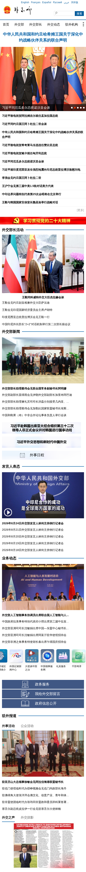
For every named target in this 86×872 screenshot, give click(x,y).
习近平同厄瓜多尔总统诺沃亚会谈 (23, 161)
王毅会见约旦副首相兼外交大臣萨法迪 (26, 302)
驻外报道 (9, 716)
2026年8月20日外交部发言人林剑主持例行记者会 (33, 536)
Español (46, 2)
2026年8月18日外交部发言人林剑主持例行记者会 (33, 550)
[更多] (80, 210)
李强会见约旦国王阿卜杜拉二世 (21, 177)
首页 (6, 24)
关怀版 (74, 2)
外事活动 (8, 726)
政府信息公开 (46, 703)
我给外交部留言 (47, 694)
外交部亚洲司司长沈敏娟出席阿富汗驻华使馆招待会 (34, 635)
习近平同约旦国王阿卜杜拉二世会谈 (24, 123)
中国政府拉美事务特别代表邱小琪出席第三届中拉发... (35, 621)
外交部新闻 (11, 332)
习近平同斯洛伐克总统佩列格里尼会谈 (29, 107)
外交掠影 (27, 817)
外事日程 (37, 455)
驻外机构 (71, 24)
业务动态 (9, 558)
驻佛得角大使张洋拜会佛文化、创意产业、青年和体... (35, 795)
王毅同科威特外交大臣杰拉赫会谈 (43, 297)
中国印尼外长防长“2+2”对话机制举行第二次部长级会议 (36, 324)
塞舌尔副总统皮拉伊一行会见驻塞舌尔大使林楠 (31, 808)
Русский (57, 2)
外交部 (19, 24)
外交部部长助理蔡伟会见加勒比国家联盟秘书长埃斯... (35, 408)
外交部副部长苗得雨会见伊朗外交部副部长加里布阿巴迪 (37, 394)
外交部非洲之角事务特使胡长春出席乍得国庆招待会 (34, 641)
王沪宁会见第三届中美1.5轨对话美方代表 (28, 186)
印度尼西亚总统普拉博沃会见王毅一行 (26, 317)
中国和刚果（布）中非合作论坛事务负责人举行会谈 (34, 415)
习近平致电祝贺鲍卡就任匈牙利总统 (24, 153)
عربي (66, 2)
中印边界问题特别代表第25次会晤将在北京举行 (31, 194)
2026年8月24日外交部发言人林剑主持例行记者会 (33, 523)
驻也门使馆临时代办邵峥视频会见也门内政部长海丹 (34, 788)
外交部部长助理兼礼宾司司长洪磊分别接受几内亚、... (35, 401)
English (25, 2)
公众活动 (27, 726)
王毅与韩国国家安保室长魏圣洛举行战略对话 (30, 202)
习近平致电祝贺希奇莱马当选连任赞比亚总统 (30, 145)
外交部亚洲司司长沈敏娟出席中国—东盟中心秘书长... (35, 628)
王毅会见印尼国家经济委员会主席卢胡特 (27, 309)
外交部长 (35, 24)
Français (35, 2)
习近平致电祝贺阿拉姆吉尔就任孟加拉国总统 (43, 34)
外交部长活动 (13, 230)
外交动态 (53, 24)
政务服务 (42, 684)
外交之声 (8, 817)
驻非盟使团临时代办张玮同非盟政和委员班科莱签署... (35, 802)
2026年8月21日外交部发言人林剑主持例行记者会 (33, 529)
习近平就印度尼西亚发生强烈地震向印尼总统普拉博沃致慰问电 (41, 169)
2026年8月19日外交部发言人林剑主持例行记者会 (33, 543)
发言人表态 (11, 466)
